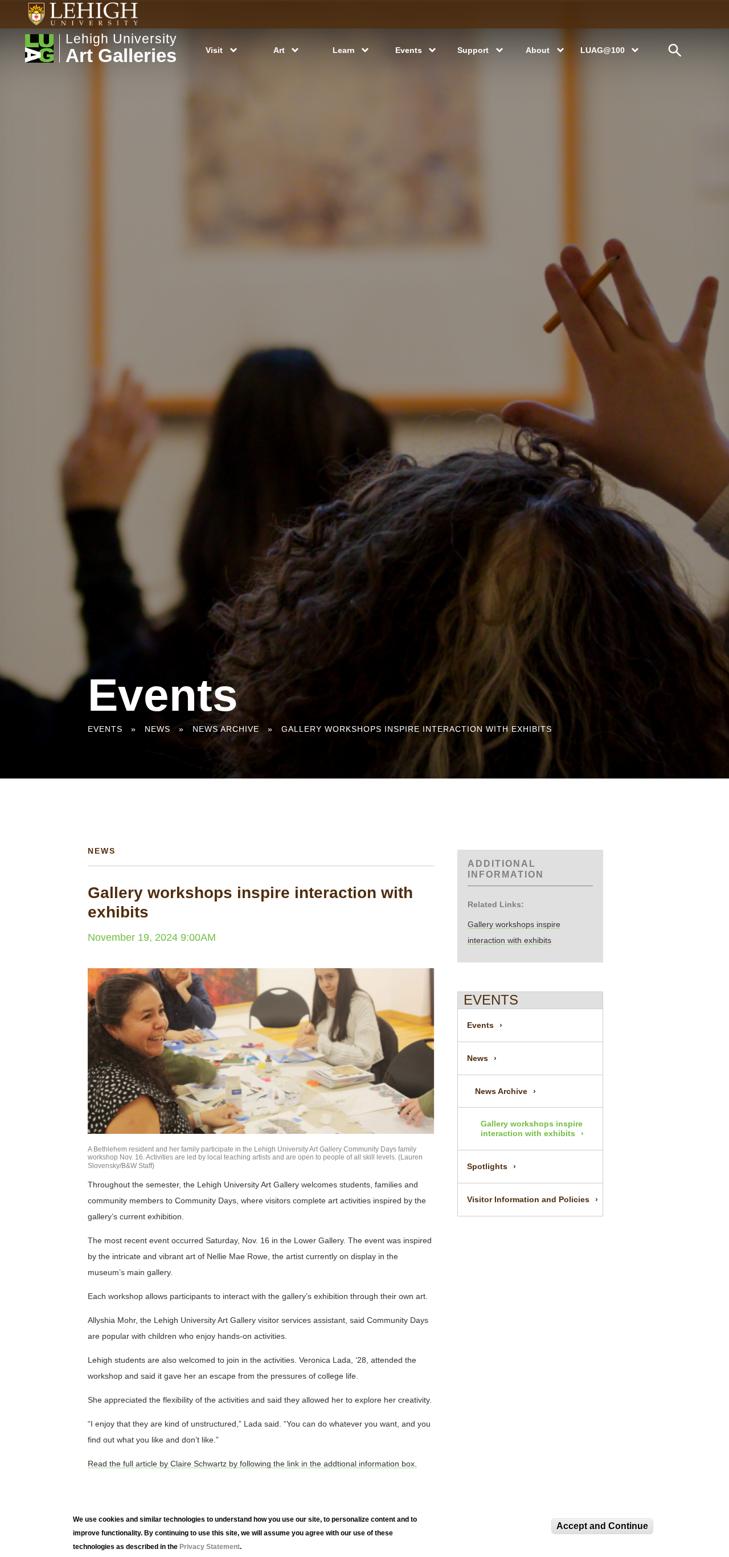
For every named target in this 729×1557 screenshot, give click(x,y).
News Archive (226, 729)
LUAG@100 (602, 50)
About (538, 50)
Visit (214, 50)
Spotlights (487, 1166)
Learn (344, 50)
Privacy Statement (209, 1547)
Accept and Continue (602, 1526)
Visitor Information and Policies (528, 1199)
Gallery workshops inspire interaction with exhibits (416, 729)
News (157, 729)
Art (279, 50)
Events (408, 50)
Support (473, 50)
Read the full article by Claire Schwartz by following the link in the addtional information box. (252, 1463)
